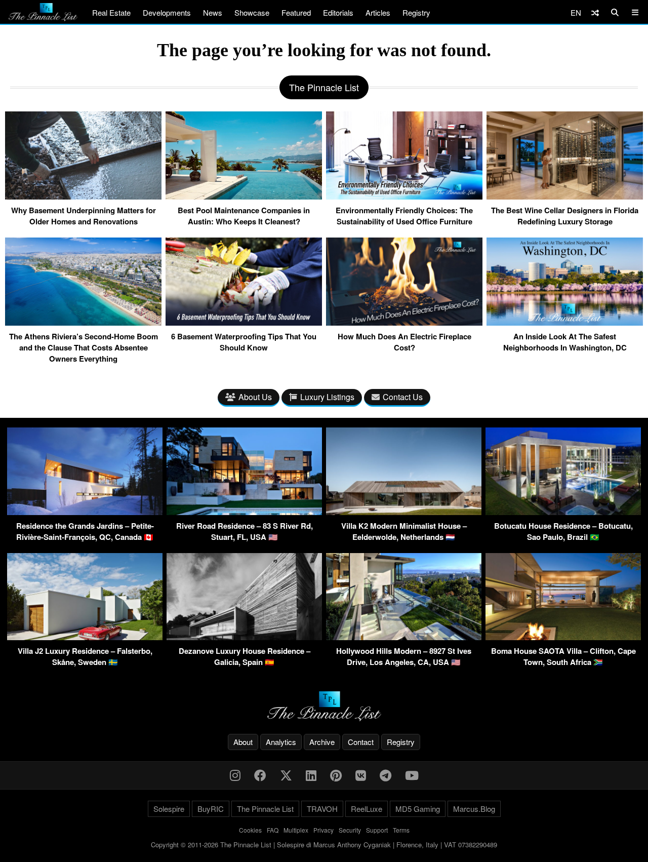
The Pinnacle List (265, 808)
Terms (401, 830)
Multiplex (296, 830)
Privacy (323, 830)
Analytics (281, 741)
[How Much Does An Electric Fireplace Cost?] (404, 321)
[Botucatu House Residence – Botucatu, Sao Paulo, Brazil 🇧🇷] (563, 511)
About (243, 741)
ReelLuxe (366, 808)
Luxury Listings (327, 397)
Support (377, 830)
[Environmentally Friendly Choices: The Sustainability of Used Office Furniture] (404, 195)
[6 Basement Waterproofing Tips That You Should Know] (244, 321)
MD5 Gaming (417, 808)
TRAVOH (322, 808)
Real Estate (111, 12)
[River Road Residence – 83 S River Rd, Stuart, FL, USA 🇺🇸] (244, 511)
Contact (361, 741)
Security (350, 830)
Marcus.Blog (474, 808)
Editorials (338, 12)
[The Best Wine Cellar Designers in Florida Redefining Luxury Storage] (565, 195)
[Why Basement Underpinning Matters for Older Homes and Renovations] (83, 195)
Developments (167, 12)
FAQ (272, 830)
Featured (296, 12)
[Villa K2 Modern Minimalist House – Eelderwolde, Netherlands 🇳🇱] (403, 511)
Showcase (251, 12)
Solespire (168, 808)
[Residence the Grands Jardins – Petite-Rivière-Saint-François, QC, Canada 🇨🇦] (85, 511)
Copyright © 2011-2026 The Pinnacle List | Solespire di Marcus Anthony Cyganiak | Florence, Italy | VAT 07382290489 (324, 844)
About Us (255, 397)
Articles (378, 12)
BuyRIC (210, 808)
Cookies (250, 830)
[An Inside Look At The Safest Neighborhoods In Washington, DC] (565, 321)
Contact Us (403, 397)
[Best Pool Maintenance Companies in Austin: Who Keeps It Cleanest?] (244, 195)
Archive (322, 741)
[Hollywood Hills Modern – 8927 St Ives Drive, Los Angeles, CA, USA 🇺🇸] (403, 637)
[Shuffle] (595, 12)
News (212, 12)
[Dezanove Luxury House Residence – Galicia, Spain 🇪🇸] (244, 637)
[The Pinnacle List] (324, 706)
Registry (416, 12)
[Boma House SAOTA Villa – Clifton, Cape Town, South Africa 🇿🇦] (563, 637)
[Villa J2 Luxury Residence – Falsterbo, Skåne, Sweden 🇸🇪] (85, 637)
